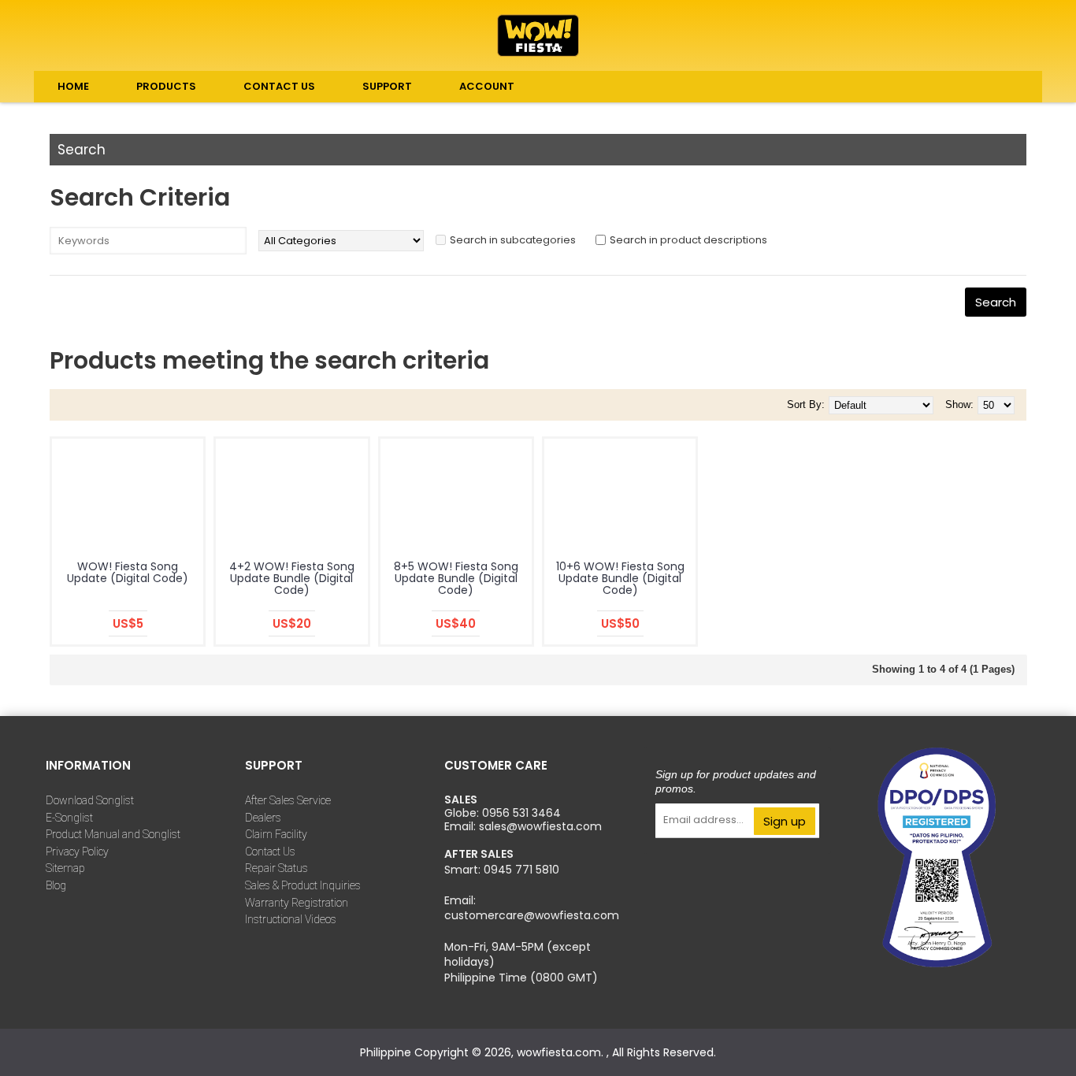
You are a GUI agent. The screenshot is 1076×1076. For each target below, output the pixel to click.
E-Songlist (69, 817)
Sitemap (65, 868)
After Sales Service (288, 800)
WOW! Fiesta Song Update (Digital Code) (127, 572)
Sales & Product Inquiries (303, 885)
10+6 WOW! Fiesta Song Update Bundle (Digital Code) (620, 578)
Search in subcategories (513, 239)
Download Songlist (90, 800)
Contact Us (270, 851)
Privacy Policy (77, 851)
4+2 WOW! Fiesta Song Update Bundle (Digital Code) (291, 578)
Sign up (784, 821)
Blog (56, 885)
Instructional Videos (290, 919)
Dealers (263, 817)
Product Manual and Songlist (113, 834)
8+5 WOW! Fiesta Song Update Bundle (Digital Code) (456, 578)
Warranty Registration (296, 902)
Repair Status (276, 868)
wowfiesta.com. (562, 1052)
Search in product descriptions (688, 239)
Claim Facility (276, 834)
